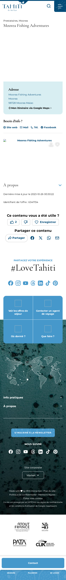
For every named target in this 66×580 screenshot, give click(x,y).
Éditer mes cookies (33, 498)
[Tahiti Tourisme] (12, 7)
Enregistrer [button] (48, 222)
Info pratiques (13, 397)
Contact (33, 563)
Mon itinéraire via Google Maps (30, 108)
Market (31, 475)
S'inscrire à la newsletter (33, 432)
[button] (23, 2)
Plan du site (49, 491)
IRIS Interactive (34, 491)
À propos (9, 406)
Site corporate (33, 467)
